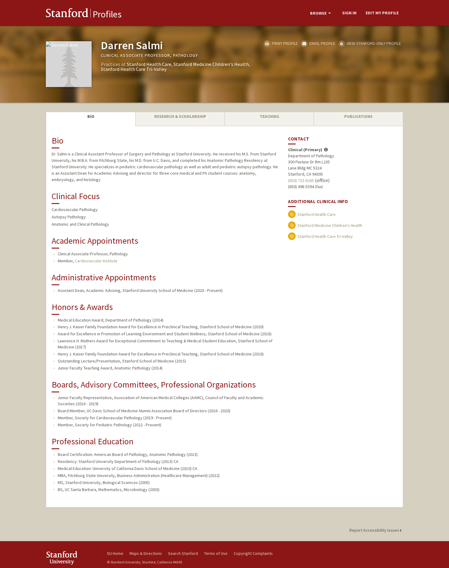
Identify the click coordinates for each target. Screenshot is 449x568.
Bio (90, 116)
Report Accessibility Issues (374, 530)
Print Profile (284, 43)
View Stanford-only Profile (373, 43)
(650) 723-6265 (301, 180)
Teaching (269, 116)
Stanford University (72, 557)
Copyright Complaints (253, 553)
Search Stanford (183, 553)
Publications (358, 116)
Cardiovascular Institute (96, 261)
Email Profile (321, 43)
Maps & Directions (146, 553)
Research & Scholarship (180, 116)
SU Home (115, 553)
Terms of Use (216, 553)
